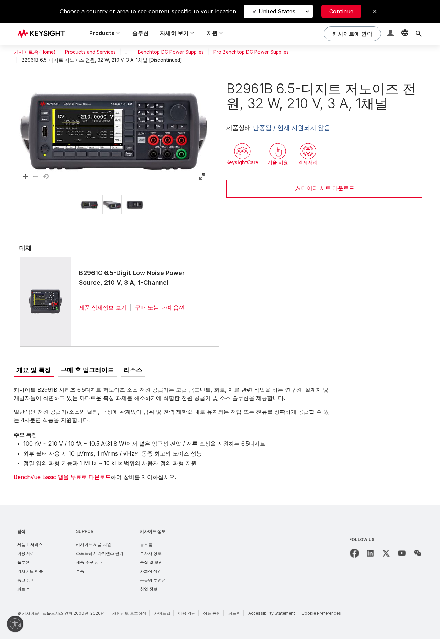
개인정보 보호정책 (129, 613)
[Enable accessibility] (15, 624)
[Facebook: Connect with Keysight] (354, 553)
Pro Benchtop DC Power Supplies (251, 52)
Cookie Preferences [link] (321, 613)
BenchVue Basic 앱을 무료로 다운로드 (62, 476)
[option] (89, 204)
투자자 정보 (151, 553)
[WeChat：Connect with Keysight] (417, 553)
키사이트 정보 (153, 531)
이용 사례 (26, 553)
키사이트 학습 (30, 571)
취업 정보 (148, 589)
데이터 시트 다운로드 (327, 187)
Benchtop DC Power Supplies (171, 52)
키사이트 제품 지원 (93, 544)
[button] (391, 33)
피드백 (234, 613)
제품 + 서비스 (30, 544)
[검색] (419, 34)
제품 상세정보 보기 (102, 307)
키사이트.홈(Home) (34, 52)
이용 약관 (187, 613)
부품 (80, 571)
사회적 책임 (151, 571)
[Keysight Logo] (43, 33)
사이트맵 (162, 613)
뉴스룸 (146, 544)
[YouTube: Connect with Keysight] (402, 553)
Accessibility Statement (271, 613)
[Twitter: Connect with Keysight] (386, 553)
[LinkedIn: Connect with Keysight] (370, 553)
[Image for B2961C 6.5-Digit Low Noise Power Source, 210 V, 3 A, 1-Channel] (45, 301)
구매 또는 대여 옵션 (159, 307)
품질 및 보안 (151, 562)
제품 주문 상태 (89, 562)
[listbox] (114, 204)
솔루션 (140, 33)
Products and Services (90, 52)
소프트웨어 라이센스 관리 (99, 553)
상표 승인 (212, 613)
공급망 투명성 (153, 580)
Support (86, 531)
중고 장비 (26, 580)
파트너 (23, 589)
